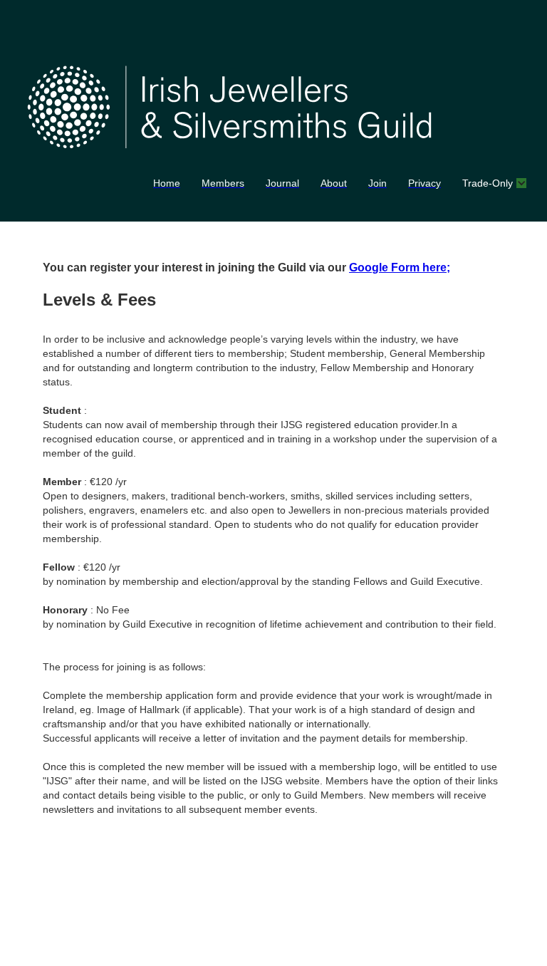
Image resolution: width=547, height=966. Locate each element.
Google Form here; (399, 267)
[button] (493, 183)
